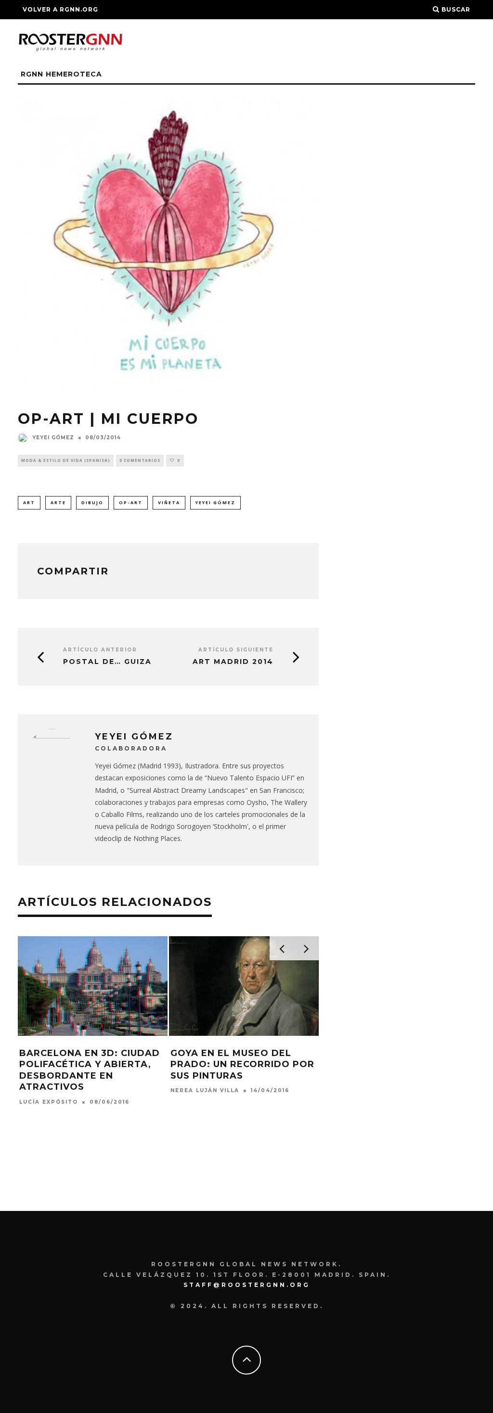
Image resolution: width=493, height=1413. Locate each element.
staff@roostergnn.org (246, 1284)
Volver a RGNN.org (60, 9)
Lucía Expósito (48, 1102)
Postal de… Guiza (107, 662)
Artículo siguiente (235, 650)
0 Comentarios (139, 460)
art (29, 502)
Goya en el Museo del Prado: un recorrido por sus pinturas (242, 1064)
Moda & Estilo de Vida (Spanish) (65, 460)
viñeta (169, 502)
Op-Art (131, 502)
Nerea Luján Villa (204, 1091)
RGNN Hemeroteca (61, 74)
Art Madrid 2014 (233, 662)
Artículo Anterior (100, 650)
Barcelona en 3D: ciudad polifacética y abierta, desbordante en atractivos (89, 1070)
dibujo (92, 502)
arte (58, 502)
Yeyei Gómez (53, 437)
